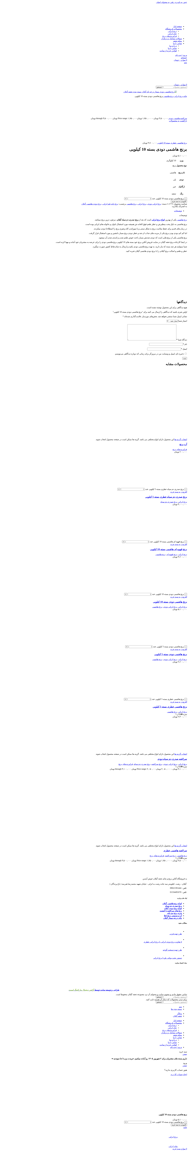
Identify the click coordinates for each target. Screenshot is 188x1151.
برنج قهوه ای (172, 554)
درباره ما (173, 46)
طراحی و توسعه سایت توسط (94, 990)
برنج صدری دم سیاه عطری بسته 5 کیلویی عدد (164, 489)
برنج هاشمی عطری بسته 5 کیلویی (170, 706)
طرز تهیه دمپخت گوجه (172, 950)
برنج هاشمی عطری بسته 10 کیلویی (172, 143)
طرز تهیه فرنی (175, 934)
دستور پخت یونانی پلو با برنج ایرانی (167, 958)
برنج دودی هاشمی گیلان (91, 204)
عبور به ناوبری (180, 2)
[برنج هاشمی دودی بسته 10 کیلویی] (174, 592)
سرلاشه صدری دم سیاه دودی (172, 759)
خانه (185, 96)
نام (185, 344)
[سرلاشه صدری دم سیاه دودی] (174, 751)
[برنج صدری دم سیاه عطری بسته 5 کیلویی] (174, 487)
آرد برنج (183, 444)
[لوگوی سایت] (177, 22)
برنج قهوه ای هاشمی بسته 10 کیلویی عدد (167, 542)
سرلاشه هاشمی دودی (177, 118)
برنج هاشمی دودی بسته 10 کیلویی (170, 601)
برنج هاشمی (168, 96)
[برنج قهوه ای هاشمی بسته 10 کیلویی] (174, 539)
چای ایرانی (172, 34)
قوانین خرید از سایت (168, 51)
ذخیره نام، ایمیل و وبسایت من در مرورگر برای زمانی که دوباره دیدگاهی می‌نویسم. (149, 354)
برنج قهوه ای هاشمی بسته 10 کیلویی (168, 549)
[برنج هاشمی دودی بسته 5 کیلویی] (174, 644)
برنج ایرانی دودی (154, 204)
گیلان (166, 908)
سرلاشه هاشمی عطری (175, 850)
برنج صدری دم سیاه (169, 502)
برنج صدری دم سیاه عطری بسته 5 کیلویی (166, 497)
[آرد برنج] (174, 402)
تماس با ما (172, 48)
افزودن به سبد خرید (179, 201)
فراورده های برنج (169, 36)
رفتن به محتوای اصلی (165, 2)
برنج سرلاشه (157, 764)
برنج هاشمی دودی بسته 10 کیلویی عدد (168, 198)
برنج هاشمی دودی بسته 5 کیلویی (170, 654)
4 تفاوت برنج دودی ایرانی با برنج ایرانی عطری (163, 942)
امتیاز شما (182, 321)
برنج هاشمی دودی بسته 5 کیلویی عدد (168, 647)
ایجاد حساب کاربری (178, 1074)
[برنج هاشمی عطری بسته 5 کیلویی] (174, 697)
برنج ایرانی (172, 31)
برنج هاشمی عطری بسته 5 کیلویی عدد (168, 699)
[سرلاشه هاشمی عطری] (174, 804)
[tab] (178, 211)
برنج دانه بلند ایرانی (110, 204)
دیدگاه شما (181, 340)
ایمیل (184, 349)
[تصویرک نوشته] (179, 931)
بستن (185, 1054)
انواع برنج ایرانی (158, 220)
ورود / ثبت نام (176, 1047)
